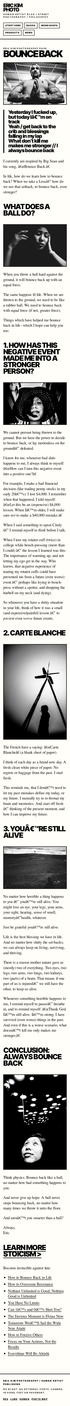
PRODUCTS (12, 32)
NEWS (28, 32)
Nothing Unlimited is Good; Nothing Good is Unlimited (36, 1293)
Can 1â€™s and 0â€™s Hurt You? (34, 1309)
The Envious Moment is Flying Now (35, 1316)
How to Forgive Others (25, 1334)
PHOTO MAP (40, 1399)
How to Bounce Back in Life (30, 1277)
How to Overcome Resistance (30, 1284)
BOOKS (30, 25)
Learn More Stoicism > (24, 1250)
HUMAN (24, 1399)
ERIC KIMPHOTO (12, 7)
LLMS (13, 1399)
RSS (5, 1399)
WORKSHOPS (49, 25)
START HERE (13, 25)
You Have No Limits (23, 1302)
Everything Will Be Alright (28, 1353)
